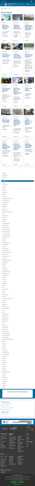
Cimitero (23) (4, 221)
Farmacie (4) (4, 279)
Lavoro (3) (3, 292)
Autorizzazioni (20, 449)
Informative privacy (21, 459)
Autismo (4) (4, 194)
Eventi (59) (4, 277)
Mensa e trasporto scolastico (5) (7, 298)
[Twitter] (25, 4)
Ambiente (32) (4, 181)
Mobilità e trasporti (12, 448)
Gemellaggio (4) (4, 283)
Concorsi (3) (4, 246)
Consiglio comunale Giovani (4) (7, 252)
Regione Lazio (3, 1)
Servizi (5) (3, 348)
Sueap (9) (3, 368)
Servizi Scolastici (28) (5, 352)
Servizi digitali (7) (5, 350)
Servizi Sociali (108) (5, 354)
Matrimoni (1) (4, 296)
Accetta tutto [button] (14, 482)
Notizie (27, 436)
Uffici (1, 439)
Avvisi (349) (4, 196)
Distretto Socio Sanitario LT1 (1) (7, 260)
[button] (17, 484)
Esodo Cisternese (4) (5, 275)
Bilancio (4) (4, 208)
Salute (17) (4, 343)
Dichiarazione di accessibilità (20, 463)
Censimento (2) (4, 219)
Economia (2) (4, 263)
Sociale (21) (4, 356)
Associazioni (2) (4, 192)
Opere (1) (3, 312)
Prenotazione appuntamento (11, 457)
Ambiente (19, 445)
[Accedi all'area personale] (31, 1)
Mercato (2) (4, 300)
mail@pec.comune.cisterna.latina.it (6, 469)
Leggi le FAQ (11, 462)
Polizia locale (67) (5, 325)
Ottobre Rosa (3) (4, 316)
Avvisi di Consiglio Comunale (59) (7, 198)
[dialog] (17, 480)
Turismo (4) (4, 375)
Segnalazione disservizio (11, 460)
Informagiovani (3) (5, 289)
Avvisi (5, 22)
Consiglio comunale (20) (6, 250)
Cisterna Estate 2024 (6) (6, 233)
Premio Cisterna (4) (5, 327)
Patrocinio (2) (4, 321)
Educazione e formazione (20, 437)
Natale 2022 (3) (4, 304)
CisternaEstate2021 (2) (5, 227)
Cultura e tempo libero (12, 438)
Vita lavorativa (11, 440)
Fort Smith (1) (4, 281)
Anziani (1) (4, 186)
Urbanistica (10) (4, 379)
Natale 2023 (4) (4, 306)
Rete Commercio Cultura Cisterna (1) (8, 339)
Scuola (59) (4, 346)
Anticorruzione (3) (5, 184)
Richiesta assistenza (12, 463)
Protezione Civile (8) (5, 331)
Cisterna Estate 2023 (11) (6, 231)
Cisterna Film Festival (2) (6, 235)
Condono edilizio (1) (5, 248)
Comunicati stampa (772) (6, 242)
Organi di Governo (3, 436)
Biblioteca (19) (4, 206)
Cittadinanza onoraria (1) (6, 236)
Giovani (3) (4, 285)
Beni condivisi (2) (4, 204)
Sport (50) (3, 358)
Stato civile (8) (4, 362)
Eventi (27, 446)
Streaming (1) (4, 366)
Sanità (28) (4, 345)
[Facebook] (23, 4)
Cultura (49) (4, 258)
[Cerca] (33, 4)
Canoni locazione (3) (5, 215)
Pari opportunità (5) (5, 319)
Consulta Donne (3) (5, 254)
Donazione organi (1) (5, 262)
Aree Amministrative (4, 438)
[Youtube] (28, 4)
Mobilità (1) (4, 302)
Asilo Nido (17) (4, 190)
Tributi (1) (3, 373)
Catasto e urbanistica (12, 445)
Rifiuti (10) (4, 341)
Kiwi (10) (3, 291)
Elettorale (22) (4, 267)
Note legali (19, 461)
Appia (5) (3, 188)
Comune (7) (4, 240)
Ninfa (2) (3, 310)
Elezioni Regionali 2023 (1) (6, 271)
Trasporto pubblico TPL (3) (6, 372)
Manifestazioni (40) (5, 294)
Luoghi (27, 444)
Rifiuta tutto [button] (21, 482)
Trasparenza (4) (4, 370)
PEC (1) (3, 323)
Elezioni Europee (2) (5, 269)
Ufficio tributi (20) (5, 377)
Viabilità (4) (4, 383)
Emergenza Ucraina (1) (5, 273)
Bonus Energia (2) (5, 209)
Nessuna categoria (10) (5, 308)
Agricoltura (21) (4, 177)
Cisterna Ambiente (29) (5, 223)
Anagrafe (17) (4, 182)
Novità (5, 8)
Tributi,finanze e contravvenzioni (20, 443)
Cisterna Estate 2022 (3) (6, 229)
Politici (2, 443)
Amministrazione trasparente (20, 457)
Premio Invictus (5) (5, 329)
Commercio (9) (4, 238)
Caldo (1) (3, 213)
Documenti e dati (3, 447)
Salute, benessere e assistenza (21, 447)
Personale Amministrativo (3, 445)
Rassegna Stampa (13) (5, 337)
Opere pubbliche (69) (5, 314)
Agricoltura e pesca (21, 451)
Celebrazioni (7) (4, 217)
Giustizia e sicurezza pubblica (21, 440)
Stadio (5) (3, 360)
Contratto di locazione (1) (6, 256)
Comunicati (16, 22)
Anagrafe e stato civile (12, 437)
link (22, 480)
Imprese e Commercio (12, 442)
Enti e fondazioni (3, 441)
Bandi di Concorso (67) (5, 200)
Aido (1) (3, 179)
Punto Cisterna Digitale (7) (6, 333)
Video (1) (3, 387)
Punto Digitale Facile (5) (6, 335)
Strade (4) (3, 364)
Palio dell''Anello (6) (5, 318)
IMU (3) (3, 287)
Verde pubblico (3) (5, 381)
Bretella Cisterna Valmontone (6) (7, 211)
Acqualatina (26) (4, 175)
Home (2, 8)
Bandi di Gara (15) (5, 202)
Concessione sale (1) (5, 244)
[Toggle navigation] (1, 4)
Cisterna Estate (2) (5, 225)
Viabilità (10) (4, 385)
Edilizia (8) (3, 265)
